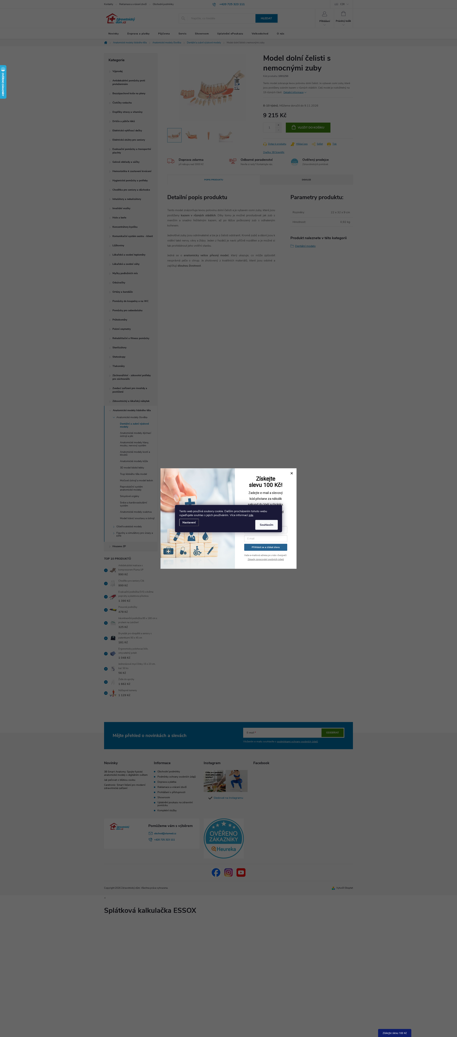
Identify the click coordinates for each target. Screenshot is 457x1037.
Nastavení (189, 522)
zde (251, 515)
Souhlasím (266, 525)
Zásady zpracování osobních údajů (266, 559)
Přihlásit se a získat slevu (266, 547)
